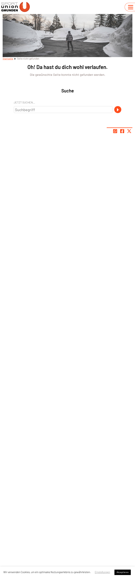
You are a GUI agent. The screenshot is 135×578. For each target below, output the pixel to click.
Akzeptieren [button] (123, 572)
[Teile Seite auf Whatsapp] (115, 131)
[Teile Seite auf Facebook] (122, 131)
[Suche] (117, 109)
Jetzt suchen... (24, 102)
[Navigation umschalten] (130, 7)
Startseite (8, 58)
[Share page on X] (129, 131)
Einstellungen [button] (102, 572)
